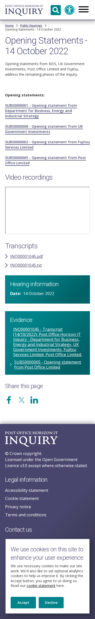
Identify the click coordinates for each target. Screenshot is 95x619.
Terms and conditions (25, 515)
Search (56, 10)
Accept (23, 602)
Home (9, 26)
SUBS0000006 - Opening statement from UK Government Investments (44, 129)
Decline (51, 602)
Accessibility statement (26, 490)
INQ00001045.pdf (26, 256)
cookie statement (41, 585)
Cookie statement (22, 498)
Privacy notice (18, 506)
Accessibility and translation (69, 10)
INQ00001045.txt (26, 265)
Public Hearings (31, 26)
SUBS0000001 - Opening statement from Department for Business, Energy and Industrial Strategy (41, 110)
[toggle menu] (83, 10)
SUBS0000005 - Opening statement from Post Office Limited (47, 364)
